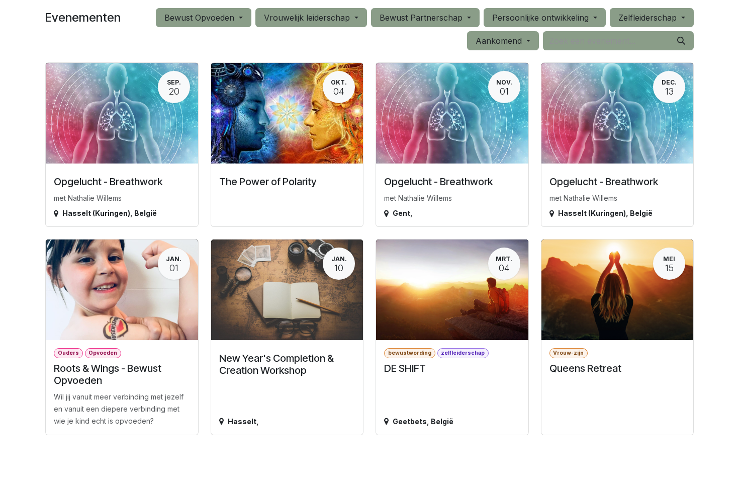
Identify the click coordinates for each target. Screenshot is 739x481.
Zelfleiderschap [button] (648, 18)
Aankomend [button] (500, 41)
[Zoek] (681, 40)
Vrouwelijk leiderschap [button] (308, 18)
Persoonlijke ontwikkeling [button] (541, 18)
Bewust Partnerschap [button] (422, 18)
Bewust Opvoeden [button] (200, 18)
